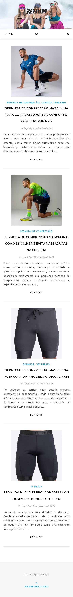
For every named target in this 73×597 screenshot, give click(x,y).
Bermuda (28, 364)
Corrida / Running (53, 102)
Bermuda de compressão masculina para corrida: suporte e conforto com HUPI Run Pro (36, 115)
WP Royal (44, 574)
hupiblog (28, 128)
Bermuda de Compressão (23, 102)
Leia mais (36, 159)
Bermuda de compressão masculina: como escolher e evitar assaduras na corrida (36, 244)
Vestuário (43, 364)
